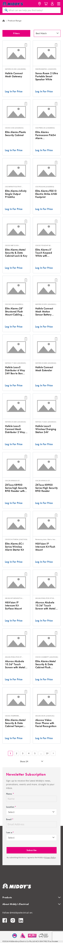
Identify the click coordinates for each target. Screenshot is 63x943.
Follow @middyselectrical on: (17, 912)
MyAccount (52, 3)
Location (39, 3)
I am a (10, 832)
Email (9, 819)
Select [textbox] (11, 811)
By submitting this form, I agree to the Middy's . (31, 857)
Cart (46, 3)
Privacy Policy (50, 857)
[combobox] (31, 812)
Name (10, 793)
